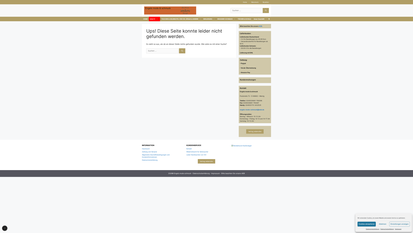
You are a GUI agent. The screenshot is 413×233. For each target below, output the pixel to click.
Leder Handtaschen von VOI (196, 155)
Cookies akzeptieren (367, 224)
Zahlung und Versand (149, 152)
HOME (145, 19)
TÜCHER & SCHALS (244, 19)
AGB (260, 26)
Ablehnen (382, 224)
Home (245, 2)
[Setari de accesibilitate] (4, 228)
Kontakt (189, 149)
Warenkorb (254, 2)
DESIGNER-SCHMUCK (225, 19)
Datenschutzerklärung (372, 229)
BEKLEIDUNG (207, 19)
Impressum (398, 229)
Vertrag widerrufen (254, 131)
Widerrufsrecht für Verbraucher (197, 152)
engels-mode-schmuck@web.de (252, 110)
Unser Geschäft (259, 19)
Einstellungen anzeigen (400, 224)
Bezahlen (266, 2)
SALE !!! (152, 19)
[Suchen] (266, 10)
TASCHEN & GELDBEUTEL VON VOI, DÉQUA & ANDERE (179, 19)
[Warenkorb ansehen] (269, 19)
